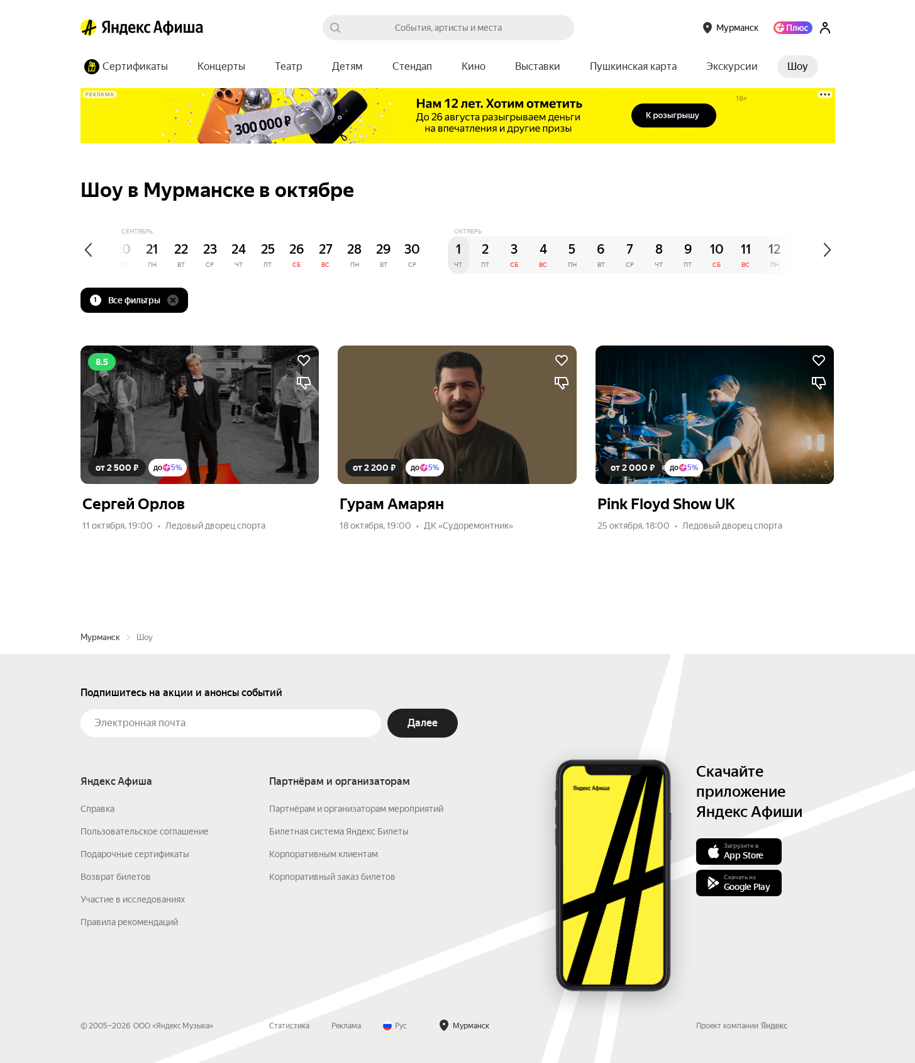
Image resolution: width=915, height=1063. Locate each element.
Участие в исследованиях (132, 899)
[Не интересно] (303, 383)
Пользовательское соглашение (144, 831)
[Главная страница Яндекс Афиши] (88, 28)
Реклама (346, 1025)
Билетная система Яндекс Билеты (339, 831)
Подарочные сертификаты (134, 854)
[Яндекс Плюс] (793, 27)
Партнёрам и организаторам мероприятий (356, 809)
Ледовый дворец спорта (215, 525)
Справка (97, 809)
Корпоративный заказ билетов (332, 877)
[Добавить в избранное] (303, 360)
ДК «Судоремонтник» (468, 525)
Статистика (289, 1025)
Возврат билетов (115, 877)
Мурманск (100, 637)
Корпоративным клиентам (323, 854)
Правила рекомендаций (129, 922)
